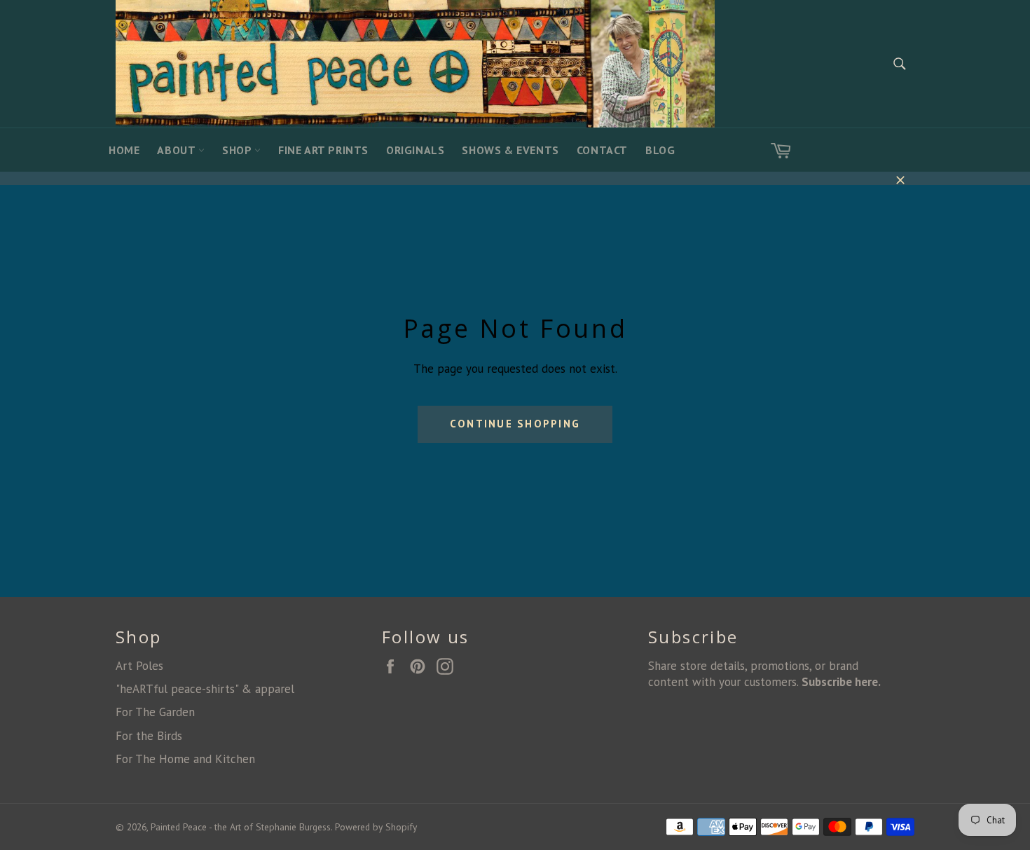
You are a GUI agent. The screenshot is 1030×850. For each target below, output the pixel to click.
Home (124, 150)
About (177, 150)
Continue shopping (515, 423)
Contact (602, 150)
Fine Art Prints (323, 150)
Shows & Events (510, 150)
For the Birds (149, 735)
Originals (415, 150)
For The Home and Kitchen (185, 759)
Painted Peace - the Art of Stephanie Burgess (241, 827)
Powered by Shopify (376, 827)
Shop (238, 150)
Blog (660, 150)
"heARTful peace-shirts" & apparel (205, 689)
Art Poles (139, 665)
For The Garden (155, 712)
